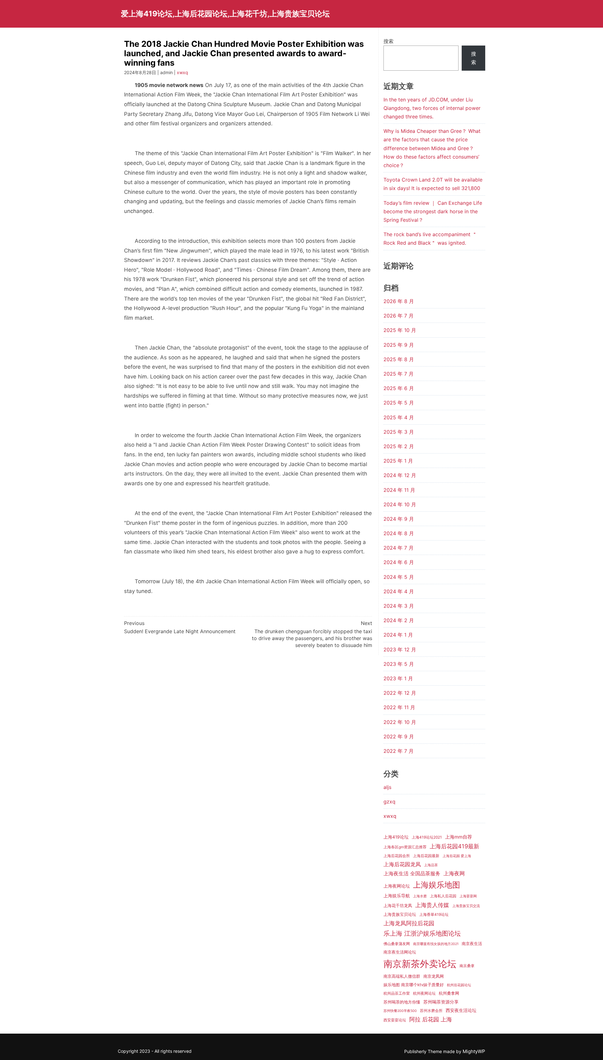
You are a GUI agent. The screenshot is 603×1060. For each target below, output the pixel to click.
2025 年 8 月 (398, 359)
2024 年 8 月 (398, 533)
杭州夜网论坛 (424, 993)
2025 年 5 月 (398, 403)
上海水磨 (420, 896)
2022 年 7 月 (398, 751)
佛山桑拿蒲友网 (396, 943)
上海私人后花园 (443, 896)
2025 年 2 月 (398, 446)
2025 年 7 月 (398, 374)
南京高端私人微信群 (401, 976)
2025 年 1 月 (398, 461)
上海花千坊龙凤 (397, 905)
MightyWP (474, 1051)
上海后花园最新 (426, 855)
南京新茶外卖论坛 (419, 963)
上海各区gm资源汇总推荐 (404, 847)
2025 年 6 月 (398, 388)
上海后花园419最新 (454, 846)
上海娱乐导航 (396, 895)
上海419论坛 (396, 837)
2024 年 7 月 (398, 548)
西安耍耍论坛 (394, 1020)
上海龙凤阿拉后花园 (408, 923)
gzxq (389, 801)
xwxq (182, 72)
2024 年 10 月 (399, 504)
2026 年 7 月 (398, 316)
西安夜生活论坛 (461, 1010)
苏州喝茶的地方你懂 (401, 1001)
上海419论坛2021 (427, 837)
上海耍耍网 (468, 896)
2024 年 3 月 (398, 606)
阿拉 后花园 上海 (430, 1019)
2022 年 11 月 (399, 707)
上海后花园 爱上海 (457, 856)
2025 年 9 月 (398, 345)
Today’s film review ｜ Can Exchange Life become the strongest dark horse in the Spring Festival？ (432, 211)
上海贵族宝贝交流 (466, 906)
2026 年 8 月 (398, 301)
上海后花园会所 (396, 855)
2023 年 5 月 (398, 664)
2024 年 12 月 (399, 475)
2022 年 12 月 (399, 693)
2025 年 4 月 (398, 417)
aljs (387, 787)
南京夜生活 (472, 943)
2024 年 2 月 (398, 620)
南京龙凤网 (433, 976)
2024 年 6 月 (398, 562)
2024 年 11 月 (399, 490)
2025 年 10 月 (399, 330)
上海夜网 (454, 873)
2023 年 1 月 (398, 678)
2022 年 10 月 (399, 722)
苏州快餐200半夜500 (400, 1011)
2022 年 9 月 (398, 736)
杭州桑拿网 (449, 993)
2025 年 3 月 (398, 432)
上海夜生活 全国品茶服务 (411, 873)
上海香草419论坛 (433, 914)
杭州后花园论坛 (459, 985)
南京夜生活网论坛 (399, 951)
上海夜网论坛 (396, 886)
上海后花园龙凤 (402, 864)
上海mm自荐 (458, 837)
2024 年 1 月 (398, 635)
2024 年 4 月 (398, 591)
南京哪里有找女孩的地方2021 (436, 944)
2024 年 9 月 (398, 519)
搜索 (388, 41)
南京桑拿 (467, 965)
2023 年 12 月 (399, 649)
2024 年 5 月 (398, 577)
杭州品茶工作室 (396, 993)
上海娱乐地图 (436, 884)
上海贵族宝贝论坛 (399, 914)
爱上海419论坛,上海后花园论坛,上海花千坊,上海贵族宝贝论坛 (225, 13)
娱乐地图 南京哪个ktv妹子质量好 (413, 984)
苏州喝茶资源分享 (441, 1001)
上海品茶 (431, 865)
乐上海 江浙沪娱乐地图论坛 (422, 933)
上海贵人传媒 (432, 904)
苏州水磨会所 (431, 1010)
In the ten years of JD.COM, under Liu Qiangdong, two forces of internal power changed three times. (432, 108)
